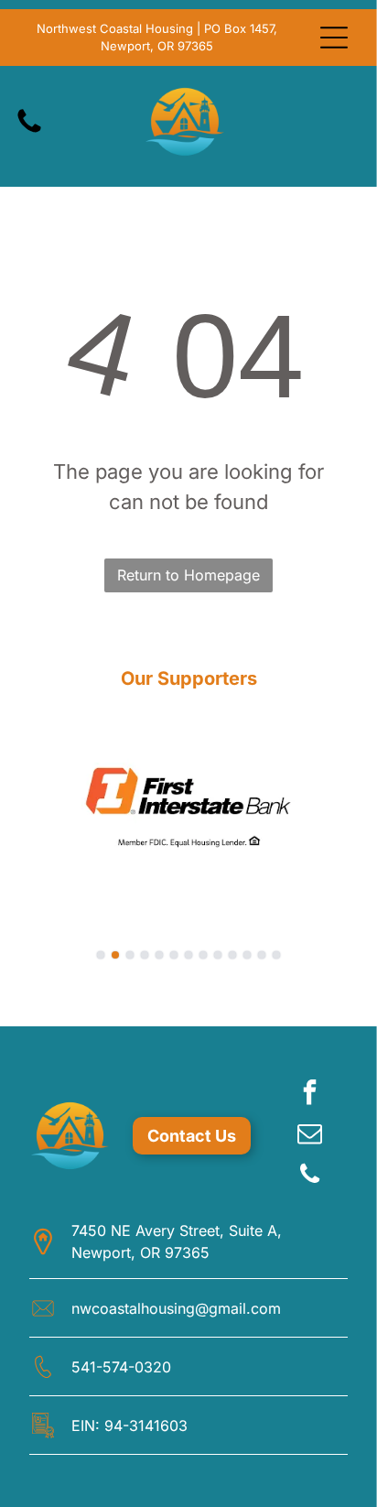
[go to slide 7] (188, 955)
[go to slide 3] (130, 955)
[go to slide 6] (174, 955)
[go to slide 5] (159, 955)
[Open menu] (334, 37)
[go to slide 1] (100, 955)
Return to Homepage (188, 575)
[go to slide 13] (276, 955)
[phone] (310, 1177)
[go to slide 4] (144, 955)
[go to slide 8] (203, 955)
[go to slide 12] (261, 955)
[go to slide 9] (217, 955)
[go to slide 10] (232, 955)
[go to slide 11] (247, 955)
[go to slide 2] (115, 955)
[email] (310, 1135)
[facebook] (310, 1094)
